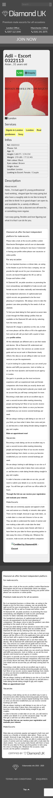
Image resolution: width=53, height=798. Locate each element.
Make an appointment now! (17, 433)
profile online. (15, 338)
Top (25, 790)
